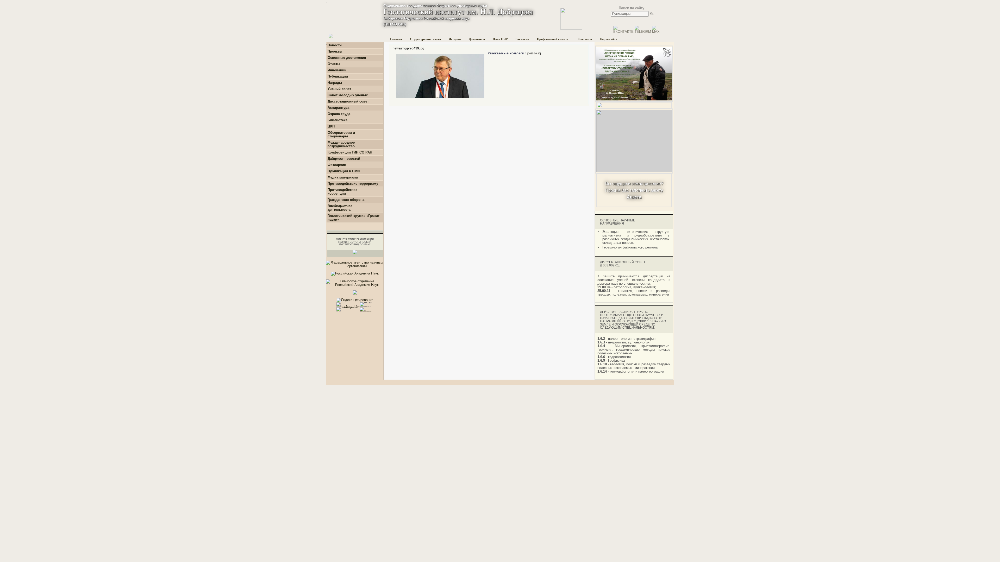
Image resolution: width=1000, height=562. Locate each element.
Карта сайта (608, 39)
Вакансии (522, 39)
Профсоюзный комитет (553, 39)
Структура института (425, 39)
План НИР (500, 39)
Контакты (585, 39)
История (455, 39)
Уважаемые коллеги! (507, 53)
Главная (396, 39)
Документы (477, 39)
